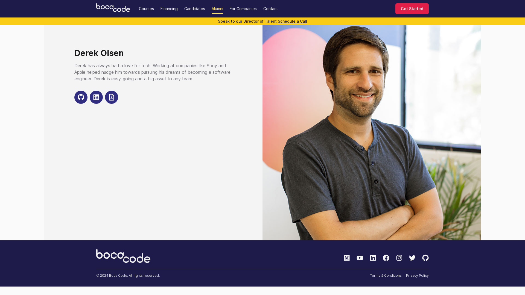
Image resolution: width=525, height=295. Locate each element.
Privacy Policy (417, 275)
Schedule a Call (292, 21)
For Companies (243, 8)
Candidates (194, 8)
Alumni (217, 8)
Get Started (412, 8)
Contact (270, 8)
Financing (169, 8)
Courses (146, 8)
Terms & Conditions (386, 275)
